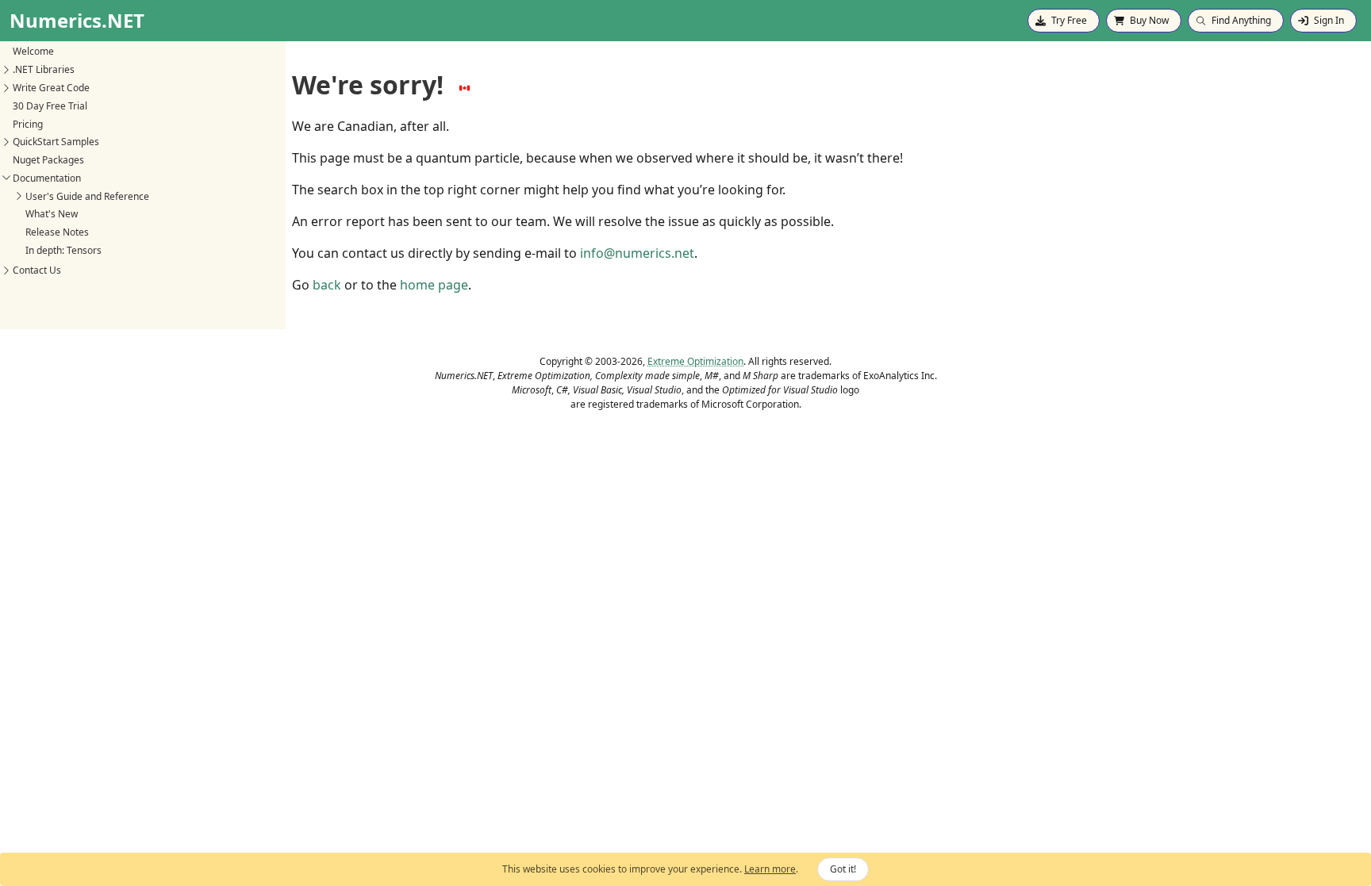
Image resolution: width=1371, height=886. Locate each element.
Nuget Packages (48, 160)
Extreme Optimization (695, 361)
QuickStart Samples (56, 141)
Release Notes (57, 232)
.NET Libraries (44, 69)
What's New (51, 214)
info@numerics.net (637, 253)
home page (434, 284)
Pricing (28, 124)
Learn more (770, 869)
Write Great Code (51, 87)
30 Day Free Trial (50, 106)
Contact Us (37, 270)
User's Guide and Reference (87, 196)
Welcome (33, 51)
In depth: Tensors (63, 250)
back (327, 284)
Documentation (47, 178)
